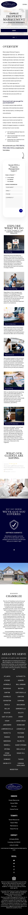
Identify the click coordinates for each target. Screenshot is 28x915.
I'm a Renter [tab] (10, 179)
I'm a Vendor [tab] (10, 181)
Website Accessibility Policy (14, 907)
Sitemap (10, 895)
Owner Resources (14, 800)
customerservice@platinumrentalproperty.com (14, 906)
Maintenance (14, 825)
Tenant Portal (14, 828)
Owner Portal (14, 809)
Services (14, 806)
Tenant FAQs (14, 822)
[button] (14, 550)
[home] (9, 4)
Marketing (13, 37)
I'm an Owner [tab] (10, 177)
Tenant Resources (14, 819)
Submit (14, 30)
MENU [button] (25, 4)
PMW (22, 894)
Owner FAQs (14, 803)
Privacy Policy (18, 895)
